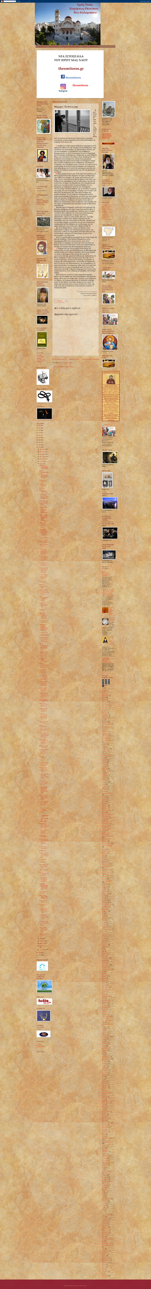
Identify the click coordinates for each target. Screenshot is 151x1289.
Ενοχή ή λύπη (42, 850)
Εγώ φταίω (42, 488)
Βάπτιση (104, 797)
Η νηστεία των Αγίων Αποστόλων (43, 659)
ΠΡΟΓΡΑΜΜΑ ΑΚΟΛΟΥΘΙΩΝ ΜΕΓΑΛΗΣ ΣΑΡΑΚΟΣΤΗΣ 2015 (107, 660)
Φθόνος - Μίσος (105, 1230)
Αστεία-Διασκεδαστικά (108, 793)
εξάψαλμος (105, 924)
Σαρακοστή (105, 1164)
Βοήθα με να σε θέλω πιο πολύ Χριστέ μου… (43, 705)
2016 (39, 442)
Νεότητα (84, 46)
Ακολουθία (104, 760)
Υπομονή (104, 1223)
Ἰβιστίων (111, 391)
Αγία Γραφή (105, 702)
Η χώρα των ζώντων (42, 610)
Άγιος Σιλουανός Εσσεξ (108, 740)
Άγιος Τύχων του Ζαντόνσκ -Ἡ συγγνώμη (43, 764)
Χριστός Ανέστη (106, 1258)
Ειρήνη (104, 895)
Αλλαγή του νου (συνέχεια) (43, 621)
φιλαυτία (104, 1234)
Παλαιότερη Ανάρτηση (90, 359)
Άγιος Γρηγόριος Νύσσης (108, 724)
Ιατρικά (104, 985)
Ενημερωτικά (105, 918)
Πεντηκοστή (105, 1127)
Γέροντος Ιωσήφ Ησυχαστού (106, 852)
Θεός (103, 971)
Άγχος (103, 746)
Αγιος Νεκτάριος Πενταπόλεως (106, 734)
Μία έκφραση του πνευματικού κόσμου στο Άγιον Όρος (43, 570)
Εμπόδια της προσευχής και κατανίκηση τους (43, 605)
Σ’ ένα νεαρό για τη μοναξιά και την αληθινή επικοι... (43, 576)
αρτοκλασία (105, 786)
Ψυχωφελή (104, 1276)
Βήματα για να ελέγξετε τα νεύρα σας (43, 710)
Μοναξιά (104, 1068)
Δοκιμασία (104, 887)
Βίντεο (104, 801)
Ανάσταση (104, 768)
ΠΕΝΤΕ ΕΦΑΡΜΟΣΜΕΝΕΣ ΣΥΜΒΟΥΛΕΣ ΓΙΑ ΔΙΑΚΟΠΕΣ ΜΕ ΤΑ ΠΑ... (43, 474)
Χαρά (103, 1249)
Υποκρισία (104, 1221)
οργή (103, 1094)
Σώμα (103, 1189)
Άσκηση (104, 791)
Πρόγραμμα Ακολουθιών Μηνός (70, 46)
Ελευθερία (104, 913)
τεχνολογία (105, 1203)
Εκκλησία (104, 900)
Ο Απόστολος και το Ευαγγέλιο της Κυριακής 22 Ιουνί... (44, 592)
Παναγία (104, 1114)
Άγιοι (103, 719)
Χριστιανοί (105, 1253)
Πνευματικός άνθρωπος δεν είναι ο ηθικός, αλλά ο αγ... (43, 782)
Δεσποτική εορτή (106, 869)
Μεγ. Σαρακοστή (106, 1059)
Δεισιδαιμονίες (106, 864)
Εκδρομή (104, 898)
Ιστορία (104, 994)
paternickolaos (41, 1046)
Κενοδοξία (104, 1014)
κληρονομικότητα (106, 1016)
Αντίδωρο (104, 773)
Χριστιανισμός (106, 1251)
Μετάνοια (104, 1061)
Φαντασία (104, 1225)
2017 (39, 440)
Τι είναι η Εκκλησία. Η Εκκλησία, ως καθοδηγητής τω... (43, 716)
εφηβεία (104, 947)
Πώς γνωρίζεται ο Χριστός (43, 892)
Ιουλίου (42, 461)
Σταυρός (104, 1175)
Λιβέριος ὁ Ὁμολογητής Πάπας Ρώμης (111, 406)
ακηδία (104, 757)
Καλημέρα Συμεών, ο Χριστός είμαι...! (42, 758)
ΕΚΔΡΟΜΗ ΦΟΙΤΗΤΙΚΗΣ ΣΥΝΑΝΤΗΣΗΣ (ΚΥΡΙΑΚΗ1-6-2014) (43, 886)
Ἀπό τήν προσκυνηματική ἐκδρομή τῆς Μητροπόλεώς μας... (44, 646)
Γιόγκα (104, 855)
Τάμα (103, 1196)
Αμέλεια (104, 764)
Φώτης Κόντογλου (106, 1243)
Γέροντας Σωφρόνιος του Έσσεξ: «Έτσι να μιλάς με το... (44, 665)
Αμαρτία (104, 762)
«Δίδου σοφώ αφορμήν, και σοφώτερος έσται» (43, 525)
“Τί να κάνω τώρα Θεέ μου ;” (44, 722)
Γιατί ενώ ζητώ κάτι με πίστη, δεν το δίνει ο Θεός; (43, 929)
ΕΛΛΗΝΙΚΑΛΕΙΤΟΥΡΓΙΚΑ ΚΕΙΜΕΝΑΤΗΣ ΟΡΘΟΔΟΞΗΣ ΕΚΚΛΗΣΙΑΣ (41, 358)
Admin (39, 1044)
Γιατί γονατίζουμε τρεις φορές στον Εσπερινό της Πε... (44, 810)
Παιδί (103, 1109)
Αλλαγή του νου (43, 632)
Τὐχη (103, 1210)
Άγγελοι (104, 699)
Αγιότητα (104, 744)
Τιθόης (109, 392)
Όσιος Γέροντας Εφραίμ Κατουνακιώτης (108, 1101)
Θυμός (103, 982)
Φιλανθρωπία (105, 1232)
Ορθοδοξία (104, 1097)
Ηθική (103, 951)
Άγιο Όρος (104, 713)
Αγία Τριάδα (105, 708)
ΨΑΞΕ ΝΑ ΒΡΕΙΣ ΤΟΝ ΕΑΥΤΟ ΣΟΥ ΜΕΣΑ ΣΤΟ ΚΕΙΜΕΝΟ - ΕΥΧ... (43, 789)
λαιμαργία (105, 1032)
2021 (39, 430)
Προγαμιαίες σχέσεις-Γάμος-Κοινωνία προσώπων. (43, 741)
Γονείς (103, 857)
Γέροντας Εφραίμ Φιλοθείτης (106, 826)
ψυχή (103, 1273)
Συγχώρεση (105, 1177)
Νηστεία (104, 1083)
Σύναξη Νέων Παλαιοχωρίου (106, 220)
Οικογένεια (105, 1088)
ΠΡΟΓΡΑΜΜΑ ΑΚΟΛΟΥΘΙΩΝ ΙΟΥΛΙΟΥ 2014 (43, 467)
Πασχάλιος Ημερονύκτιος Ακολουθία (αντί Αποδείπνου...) (106, 573)
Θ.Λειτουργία (105, 958)
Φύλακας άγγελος (106, 1239)
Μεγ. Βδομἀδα (105, 1056)
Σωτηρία (104, 1192)
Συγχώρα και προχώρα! (42, 581)
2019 (39, 435)
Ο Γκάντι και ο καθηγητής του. (43, 700)
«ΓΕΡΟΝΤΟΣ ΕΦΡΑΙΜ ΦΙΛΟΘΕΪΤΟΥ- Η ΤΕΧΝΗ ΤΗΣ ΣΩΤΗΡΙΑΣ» (43, 627)
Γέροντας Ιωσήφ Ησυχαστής (106, 833)
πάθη (103, 1105)
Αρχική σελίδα (42, 46)
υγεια (103, 1212)
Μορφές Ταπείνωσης (43, 725)
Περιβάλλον (105, 1129)
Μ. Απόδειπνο (105, 1043)
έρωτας (104, 942)
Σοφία (103, 1169)
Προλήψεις (104, 1153)
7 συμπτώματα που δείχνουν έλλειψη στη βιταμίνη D (43, 879)
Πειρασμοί (104, 1125)
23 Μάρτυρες (106, 389)
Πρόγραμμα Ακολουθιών (105, 1150)
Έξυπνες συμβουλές (107, 929)
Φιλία (103, 1236)
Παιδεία (104, 1107)
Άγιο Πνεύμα (105, 715)
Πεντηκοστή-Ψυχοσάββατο (43, 835)
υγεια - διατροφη (106, 1214)
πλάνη (103, 1136)
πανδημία (104, 1116)
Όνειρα (104, 1090)
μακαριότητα (105, 1047)
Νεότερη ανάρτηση (59, 359)
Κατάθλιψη (105, 1002)
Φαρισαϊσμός (105, 1227)
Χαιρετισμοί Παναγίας (108, 1245)
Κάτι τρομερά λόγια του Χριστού (43, 689)
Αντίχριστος (105, 775)
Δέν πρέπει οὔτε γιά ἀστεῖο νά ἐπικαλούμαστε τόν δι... (43, 769)
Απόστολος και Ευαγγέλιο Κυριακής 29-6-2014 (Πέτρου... (43, 496)
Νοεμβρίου (42, 451)
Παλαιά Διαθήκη (106, 1111)
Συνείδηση (104, 1187)
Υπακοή (104, 1216)
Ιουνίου (42, 464)
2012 (39, 955)
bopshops (77, 1285)
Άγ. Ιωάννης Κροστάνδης (105, 690)
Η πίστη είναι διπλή (42, 904)
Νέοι (103, 1079)
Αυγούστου (43, 459)
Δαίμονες (104, 861)
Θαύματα (104, 962)
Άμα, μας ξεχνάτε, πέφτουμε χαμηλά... (44, 831)
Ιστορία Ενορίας (54, 46)
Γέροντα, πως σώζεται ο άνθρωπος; (42, 671)
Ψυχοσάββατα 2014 (111, 619)
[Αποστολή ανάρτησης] (66, 301)
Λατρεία (104, 1034)
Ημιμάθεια (104, 953)
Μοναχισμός (105, 1072)
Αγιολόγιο (104, 722)
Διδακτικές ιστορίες (107, 881)
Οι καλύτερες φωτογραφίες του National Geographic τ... (43, 677)
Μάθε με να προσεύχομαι (43, 491)
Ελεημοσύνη (105, 911)
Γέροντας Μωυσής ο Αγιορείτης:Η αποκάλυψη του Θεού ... (43, 855)
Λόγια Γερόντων (106, 1036)
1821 (103, 688)
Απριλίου (42, 941)
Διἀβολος (104, 874)
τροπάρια (104, 1207)
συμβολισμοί (105, 1185)
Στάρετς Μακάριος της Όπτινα (108, 1172)
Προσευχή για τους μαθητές (44, 934)
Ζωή (103, 949)
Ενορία (104, 920)
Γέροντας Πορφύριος (107, 845)
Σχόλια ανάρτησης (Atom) (65, 362)
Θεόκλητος (111, 413)
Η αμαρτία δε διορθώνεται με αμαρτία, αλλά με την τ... (43, 916)
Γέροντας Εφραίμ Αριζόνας (106, 818)
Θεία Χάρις (105, 967)
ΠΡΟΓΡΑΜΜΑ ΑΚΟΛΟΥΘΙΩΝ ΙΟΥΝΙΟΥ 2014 (43, 897)
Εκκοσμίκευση (105, 906)
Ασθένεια (104, 789)
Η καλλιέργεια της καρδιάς (43, 847)
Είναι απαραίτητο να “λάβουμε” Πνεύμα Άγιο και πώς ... (43, 803)
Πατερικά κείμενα (106, 1122)
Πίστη (103, 1134)
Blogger (85, 1285)
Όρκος (103, 1099)
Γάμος (103, 812)
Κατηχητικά (105, 1007)
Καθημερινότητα (106, 996)
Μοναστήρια (105, 1070)
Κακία (103, 998)
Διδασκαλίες (105, 884)
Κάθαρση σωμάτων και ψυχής (43, 586)
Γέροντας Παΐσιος (106, 843)
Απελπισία (105, 777)
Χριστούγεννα (105, 1262)
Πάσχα (104, 1120)
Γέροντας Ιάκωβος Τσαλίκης (106, 829)
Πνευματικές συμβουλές (108, 1138)
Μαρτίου (42, 943)
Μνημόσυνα (105, 1063)
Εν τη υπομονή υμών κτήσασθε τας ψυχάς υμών (43, 558)
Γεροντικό (104, 849)
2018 (39, 437)
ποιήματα (104, 1145)
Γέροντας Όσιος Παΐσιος (108, 836)
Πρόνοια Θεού (105, 1156)
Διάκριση (104, 876)
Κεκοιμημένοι (105, 1011)
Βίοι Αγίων (105, 806)
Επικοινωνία (94, 46)
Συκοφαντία (105, 1179)
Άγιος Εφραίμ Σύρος (107, 727)
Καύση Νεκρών (106, 1009)
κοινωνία (104, 1018)
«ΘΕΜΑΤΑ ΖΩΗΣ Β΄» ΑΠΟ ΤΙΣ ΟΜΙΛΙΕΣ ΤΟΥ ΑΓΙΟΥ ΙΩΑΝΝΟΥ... (43, 517)
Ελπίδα (104, 915)
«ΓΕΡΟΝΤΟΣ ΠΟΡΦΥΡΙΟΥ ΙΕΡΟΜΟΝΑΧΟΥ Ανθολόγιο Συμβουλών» (43, 532)
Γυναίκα (104, 859)
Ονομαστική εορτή (106, 1092)
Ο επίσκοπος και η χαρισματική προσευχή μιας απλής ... (43, 910)
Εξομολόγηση (105, 927)
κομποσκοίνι (105, 1027)
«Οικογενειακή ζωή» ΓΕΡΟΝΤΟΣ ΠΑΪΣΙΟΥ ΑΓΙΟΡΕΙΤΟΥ (43, 509)
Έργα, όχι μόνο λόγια (43, 537)
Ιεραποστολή (105, 989)
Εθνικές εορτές (106, 893)
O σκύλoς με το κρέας (43, 901)
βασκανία (104, 799)
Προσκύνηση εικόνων (107, 1162)
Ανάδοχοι (104, 766)
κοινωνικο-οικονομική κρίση (107, 1021)
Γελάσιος (117, 394)
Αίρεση (104, 753)
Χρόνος (104, 1264)
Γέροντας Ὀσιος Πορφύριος (106, 840)
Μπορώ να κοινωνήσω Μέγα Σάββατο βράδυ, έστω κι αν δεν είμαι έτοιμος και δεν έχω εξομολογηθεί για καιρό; (108, 592)
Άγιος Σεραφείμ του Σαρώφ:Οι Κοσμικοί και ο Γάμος (43, 502)
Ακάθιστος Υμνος (106, 755)
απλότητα (104, 780)
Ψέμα (103, 1269)
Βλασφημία (105, 808)
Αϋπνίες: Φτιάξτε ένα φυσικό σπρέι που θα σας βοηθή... (43, 683)
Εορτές (104, 931)
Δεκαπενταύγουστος (107, 866)
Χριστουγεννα (105, 1260)
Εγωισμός (104, 891)
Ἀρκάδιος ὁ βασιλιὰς (114, 412)
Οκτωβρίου (43, 454)
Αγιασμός (104, 710)
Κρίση (103, 1030)
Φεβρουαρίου (43, 946)
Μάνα (103, 1052)
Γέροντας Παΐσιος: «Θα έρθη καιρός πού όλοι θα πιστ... (44, 776)
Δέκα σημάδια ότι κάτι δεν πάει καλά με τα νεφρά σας (43, 654)
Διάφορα (104, 878)
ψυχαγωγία (105, 1271)
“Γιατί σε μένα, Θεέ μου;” (43, 729)
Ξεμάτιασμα (105, 1085)
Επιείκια (104, 933)
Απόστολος (105, 782)
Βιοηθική (104, 803)
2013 (39, 952)
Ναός (103, 1077)
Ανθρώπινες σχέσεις (107, 771)
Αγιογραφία (105, 717)
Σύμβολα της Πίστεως (107, 1181)
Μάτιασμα (104, 1054)
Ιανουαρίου (43, 949)
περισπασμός (105, 1131)
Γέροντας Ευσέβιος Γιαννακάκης (107, 815)
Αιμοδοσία (104, 751)
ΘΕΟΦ (103, 973)
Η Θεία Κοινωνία (43, 869)
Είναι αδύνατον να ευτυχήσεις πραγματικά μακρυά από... (43, 639)
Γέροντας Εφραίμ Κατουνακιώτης (106, 822)
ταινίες (104, 1194)
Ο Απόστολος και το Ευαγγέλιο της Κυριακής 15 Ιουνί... (44, 695)
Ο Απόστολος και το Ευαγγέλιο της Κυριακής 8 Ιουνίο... (43, 797)
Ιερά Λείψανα (105, 987)
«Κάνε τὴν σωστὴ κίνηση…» (43, 545)
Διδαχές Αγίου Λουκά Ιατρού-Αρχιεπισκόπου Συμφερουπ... (43, 735)
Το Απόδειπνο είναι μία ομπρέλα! (42, 861)
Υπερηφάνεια (105, 1218)
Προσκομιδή (105, 1160)
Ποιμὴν (107, 403)
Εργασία (104, 940)
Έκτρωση (104, 909)
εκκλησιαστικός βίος (107, 904)
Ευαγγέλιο (104, 944)
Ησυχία (104, 956)
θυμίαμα (104, 980)
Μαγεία (104, 1045)
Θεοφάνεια (105, 976)
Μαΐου (41, 938)
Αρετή (103, 784)
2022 (39, 428)
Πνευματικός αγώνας (107, 1142)
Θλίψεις (104, 978)
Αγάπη (103, 697)
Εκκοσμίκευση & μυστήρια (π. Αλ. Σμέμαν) (43, 564)
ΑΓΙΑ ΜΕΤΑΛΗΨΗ (43, 635)
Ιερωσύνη (104, 991)
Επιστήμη (104, 938)
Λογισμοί (104, 1039)
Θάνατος (104, 960)
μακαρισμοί (105, 1050)
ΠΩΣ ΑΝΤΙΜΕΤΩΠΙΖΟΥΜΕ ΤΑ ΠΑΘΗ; (43, 598)
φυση (103, 1241)
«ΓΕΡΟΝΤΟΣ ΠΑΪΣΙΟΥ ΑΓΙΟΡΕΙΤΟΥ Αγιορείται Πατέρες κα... (43, 615)
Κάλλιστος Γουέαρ (107, 1000)
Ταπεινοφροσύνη (106, 1198)
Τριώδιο (104, 1205)
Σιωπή (103, 1167)
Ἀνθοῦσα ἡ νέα (106, 412)
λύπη (103, 1041)
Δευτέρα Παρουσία (107, 872)
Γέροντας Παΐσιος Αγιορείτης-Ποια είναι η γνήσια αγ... (43, 751)
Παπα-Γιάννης (105, 1118)
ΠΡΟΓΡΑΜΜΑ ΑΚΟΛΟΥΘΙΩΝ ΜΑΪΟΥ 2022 (107, 136)
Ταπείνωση (61, 302)
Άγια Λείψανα (105, 706)
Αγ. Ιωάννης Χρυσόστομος (105, 694)
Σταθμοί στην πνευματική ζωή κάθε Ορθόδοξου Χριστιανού (44, 825)
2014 (39, 447)
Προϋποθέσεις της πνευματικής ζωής (43, 866)
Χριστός (104, 1255)
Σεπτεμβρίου (43, 456)
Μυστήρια (104, 1074)
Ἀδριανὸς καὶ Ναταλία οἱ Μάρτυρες (110, 388)
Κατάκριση (105, 1005)
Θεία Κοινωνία (105, 965)
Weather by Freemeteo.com (41, 190)
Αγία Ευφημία (105, 704)
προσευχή (104, 1158)
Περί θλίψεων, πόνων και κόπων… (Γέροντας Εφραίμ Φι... (43, 482)
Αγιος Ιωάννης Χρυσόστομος (105, 730)
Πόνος (103, 1148)
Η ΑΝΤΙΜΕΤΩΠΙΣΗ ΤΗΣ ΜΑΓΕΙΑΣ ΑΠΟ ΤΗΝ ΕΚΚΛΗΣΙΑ (43, 818)
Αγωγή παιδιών (106, 748)
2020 (39, 432)
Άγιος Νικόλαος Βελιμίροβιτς (106, 737)
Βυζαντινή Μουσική (107, 810)
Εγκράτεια (105, 889)
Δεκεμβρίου (43, 449)
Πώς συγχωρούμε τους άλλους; (43, 746)
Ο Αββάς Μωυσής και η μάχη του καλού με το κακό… (43, 923)
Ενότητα (104, 922)
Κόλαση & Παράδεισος (107, 1024)
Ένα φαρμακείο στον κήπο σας (43, 541)
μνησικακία (105, 1065)
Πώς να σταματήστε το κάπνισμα (43, 873)
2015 (39, 445)
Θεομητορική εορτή (107, 969)
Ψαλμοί (104, 1267)
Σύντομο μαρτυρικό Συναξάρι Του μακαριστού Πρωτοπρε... (43, 551)
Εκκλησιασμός (105, 902)
